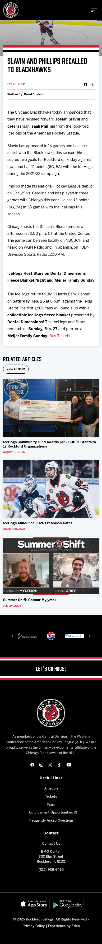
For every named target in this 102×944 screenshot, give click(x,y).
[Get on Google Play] (68, 904)
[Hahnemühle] (27, 636)
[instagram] (41, 765)
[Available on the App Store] (34, 904)
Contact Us (51, 843)
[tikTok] (59, 765)
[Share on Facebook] (85, 84)
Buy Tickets (59, 336)
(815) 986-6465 (51, 870)
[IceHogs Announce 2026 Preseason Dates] (51, 489)
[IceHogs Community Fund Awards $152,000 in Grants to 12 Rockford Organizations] (51, 408)
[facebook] (32, 765)
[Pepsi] (51, 636)
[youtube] (68, 765)
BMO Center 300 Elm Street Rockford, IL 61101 (51, 856)
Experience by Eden (64, 926)
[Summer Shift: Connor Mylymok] (51, 566)
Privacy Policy (34, 926)
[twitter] (50, 765)
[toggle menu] (94, 10)
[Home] (11, 10)
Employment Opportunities (51, 812)
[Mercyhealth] (74, 636)
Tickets (51, 796)
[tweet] (92, 84)
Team (51, 804)
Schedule (51, 788)
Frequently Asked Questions (51, 820)
